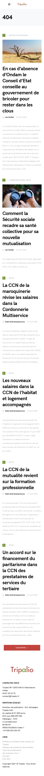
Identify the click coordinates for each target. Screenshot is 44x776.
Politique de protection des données (17, 747)
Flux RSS (6, 759)
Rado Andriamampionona (15, 322)
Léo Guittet (9, 117)
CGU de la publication (11, 750)
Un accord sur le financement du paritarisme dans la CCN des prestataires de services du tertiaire (19, 571)
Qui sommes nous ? (10, 753)
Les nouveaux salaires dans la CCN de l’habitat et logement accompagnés (19, 393)
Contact (5, 756)
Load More (21, 648)
